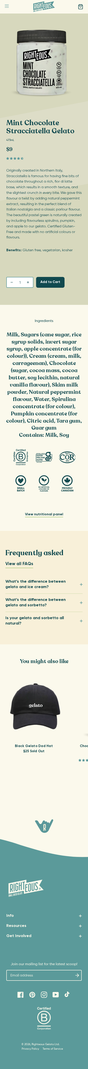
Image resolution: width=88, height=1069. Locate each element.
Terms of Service (53, 1049)
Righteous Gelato (43, 1044)
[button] (7, 7)
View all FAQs (19, 564)
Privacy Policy (30, 1049)
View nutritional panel (44, 514)
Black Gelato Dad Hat (34, 746)
